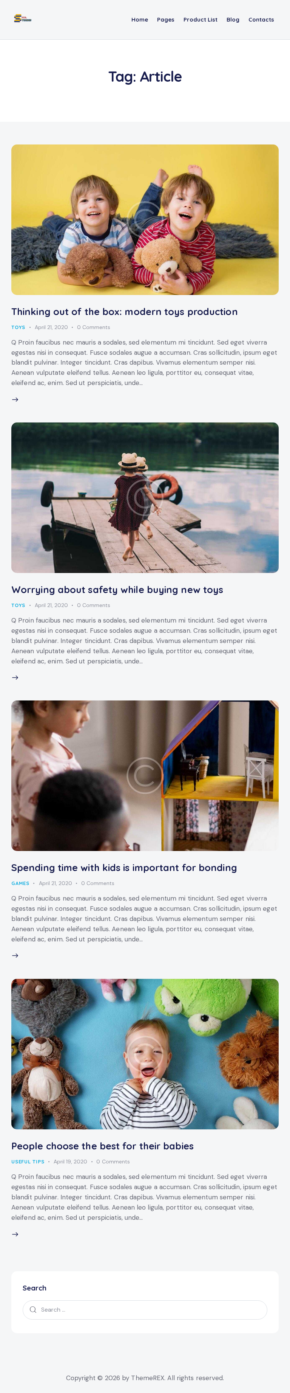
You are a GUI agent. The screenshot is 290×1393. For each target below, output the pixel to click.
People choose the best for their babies (102, 1146)
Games (20, 883)
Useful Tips (28, 1162)
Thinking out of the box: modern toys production (124, 311)
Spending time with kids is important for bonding (124, 867)
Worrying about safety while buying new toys (117, 589)
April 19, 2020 (70, 1161)
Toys (18, 327)
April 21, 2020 (51, 327)
